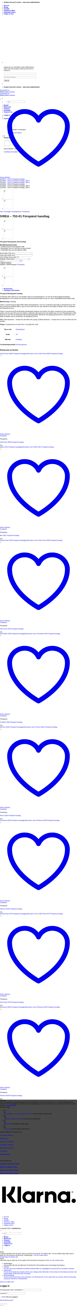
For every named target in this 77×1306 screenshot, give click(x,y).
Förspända (26, 211)
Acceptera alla (13, 1257)
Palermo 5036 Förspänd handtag (11, 909)
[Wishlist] (1, 542)
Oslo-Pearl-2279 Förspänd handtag (12, 1002)
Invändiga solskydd (6, 1135)
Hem (1, 211)
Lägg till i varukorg (6, 263)
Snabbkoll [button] (3, 436)
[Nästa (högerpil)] (2, 1305)
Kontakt (6, 9)
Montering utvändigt (6, 1148)
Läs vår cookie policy (41, 1255)
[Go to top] (1, 1230)
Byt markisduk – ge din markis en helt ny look (19, 1114)
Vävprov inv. (8, 1243)
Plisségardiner (16, 211)
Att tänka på (8, 1129)
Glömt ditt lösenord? (6, 1300)
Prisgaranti (3, 1151)
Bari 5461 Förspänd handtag (9, 535)
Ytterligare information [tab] (12, 290)
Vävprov (7, 1240)
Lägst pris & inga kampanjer (13, 1119)
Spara (2, 1282)
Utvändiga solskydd (6, 1145)
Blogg (6, 7)
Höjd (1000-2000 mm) (7, 255)
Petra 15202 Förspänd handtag (10, 815)
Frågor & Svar (9, 14)
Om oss (6, 5)
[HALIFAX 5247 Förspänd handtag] (8, 199)
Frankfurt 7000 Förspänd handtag (11, 722)
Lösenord (3, 1293)
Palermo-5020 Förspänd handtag (11, 1095)
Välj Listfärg (4, 257)
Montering (7, 1124)
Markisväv (7, 1238)
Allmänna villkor (9, 10)
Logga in (15, 1297)
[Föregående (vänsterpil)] (1, 1305)
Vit (17, 334)
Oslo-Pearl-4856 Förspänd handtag (12, 442)
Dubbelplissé (20, 329)
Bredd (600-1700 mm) (7, 253)
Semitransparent (21, 344)
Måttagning (3, 1138)
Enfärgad (19, 339)
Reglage (3, 259)
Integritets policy (10, 12)
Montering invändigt (6, 1141)
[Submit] (4, 1235)
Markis (6, 1237)
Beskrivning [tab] (8, 289)
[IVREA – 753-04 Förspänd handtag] (8, 208)
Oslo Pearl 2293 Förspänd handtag (11, 629)
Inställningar (4, 1257)
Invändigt (7, 211)
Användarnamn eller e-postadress (11, 1290)
